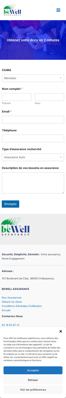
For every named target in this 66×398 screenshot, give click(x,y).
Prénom (6, 103)
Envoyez (10, 204)
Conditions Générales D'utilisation (22, 306)
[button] (60, 331)
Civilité (6, 70)
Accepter (33, 370)
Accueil (6, 310)
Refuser (33, 380)
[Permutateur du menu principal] (58, 10)
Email (6, 111)
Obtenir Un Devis (12, 301)
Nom (37, 103)
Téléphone (9, 130)
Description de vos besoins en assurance (30, 168)
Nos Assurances (11, 297)
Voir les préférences (33, 389)
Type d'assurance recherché (21, 149)
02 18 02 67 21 (11, 325)
